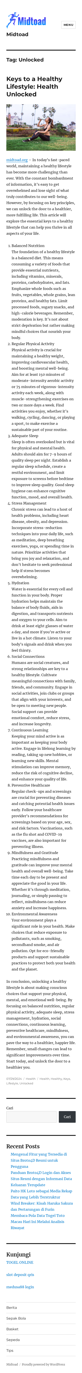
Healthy (56, 1078)
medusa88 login (20, 1287)
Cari (9, 1108)
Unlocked (26, 1083)
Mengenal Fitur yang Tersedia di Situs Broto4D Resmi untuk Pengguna (39, 1160)
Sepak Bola (16, 1318)
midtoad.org (17, 160)
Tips (9, 1350)
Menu (68, 24)
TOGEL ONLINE (19, 1262)
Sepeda (13, 1340)
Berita (11, 1308)
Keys (66, 1078)
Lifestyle (12, 1083)
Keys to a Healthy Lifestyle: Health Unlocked (34, 86)
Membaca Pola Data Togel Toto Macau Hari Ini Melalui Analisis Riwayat (38, 1221)
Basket (12, 1329)
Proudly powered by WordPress (43, 1364)
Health (31, 1078)
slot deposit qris (20, 1274)
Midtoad (17, 34)
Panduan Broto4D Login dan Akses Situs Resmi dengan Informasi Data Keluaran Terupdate (41, 1178)
